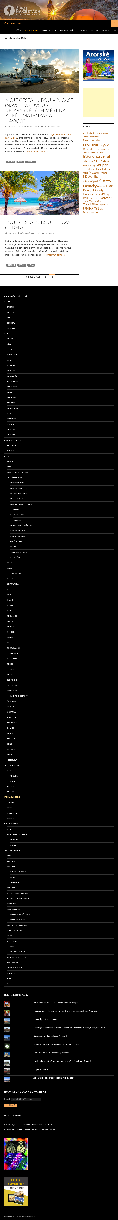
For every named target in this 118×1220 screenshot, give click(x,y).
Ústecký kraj (16, 557)
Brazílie (10, 733)
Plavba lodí (101, 186)
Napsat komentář (52, 127)
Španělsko (12, 691)
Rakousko (12, 659)
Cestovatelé (91, 140)
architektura (91, 133)
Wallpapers (12, 962)
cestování (91, 145)
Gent (101, 153)
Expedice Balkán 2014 (20, 914)
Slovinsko (12, 685)
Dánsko (10, 579)
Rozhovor (105, 198)
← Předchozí (33, 277)
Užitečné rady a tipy (16, 957)
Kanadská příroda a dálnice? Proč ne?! (50, 1036)
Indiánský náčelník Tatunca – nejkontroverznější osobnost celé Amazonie (65, 1011)
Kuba (20, 162)
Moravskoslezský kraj (21, 525)
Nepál (9, 413)
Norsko (11, 637)
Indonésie (11, 365)
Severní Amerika (11, 765)
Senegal (11, 323)
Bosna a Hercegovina (17, 472)
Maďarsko (12, 616)
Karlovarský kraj (18, 493)
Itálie (9, 589)
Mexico (10, 792)
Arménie (11, 339)
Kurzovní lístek (49, 30)
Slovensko (12, 680)
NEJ (95, 176)
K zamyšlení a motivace (18, 898)
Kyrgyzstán (12, 387)
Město (87, 176)
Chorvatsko (13, 584)
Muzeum (94, 172)
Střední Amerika (12, 797)
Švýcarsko (12, 701)
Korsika (11, 605)
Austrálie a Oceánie (13, 440)
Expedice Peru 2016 (18, 920)
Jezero (90, 161)
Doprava (11, 866)
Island (10, 600)
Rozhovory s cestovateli (19, 925)
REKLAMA (94, 30)
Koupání (102, 165)
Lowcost (11, 904)
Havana (11, 162)
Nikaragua (12, 813)
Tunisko (11, 328)
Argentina (12, 723)
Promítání (88, 194)
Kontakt (106, 30)
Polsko (10, 643)
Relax (86, 198)
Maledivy (11, 397)
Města (104, 173)
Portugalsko (13, 648)
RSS (114, 30)
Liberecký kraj (17, 515)
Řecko (10, 664)
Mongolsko (13, 408)
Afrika (7, 301)
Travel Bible (90, 204)
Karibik (22, 265)
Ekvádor (11, 738)
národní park (91, 181)
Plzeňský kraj (16, 541)
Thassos (14, 669)
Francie (10, 568)
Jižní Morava (102, 160)
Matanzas (31, 162)
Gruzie (10, 349)
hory (99, 156)
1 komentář (50, 233)
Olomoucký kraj (18, 531)
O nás (82, 30)
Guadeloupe (16, 573)
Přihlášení (17, 30)
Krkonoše (17, 509)
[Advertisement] (98, 102)
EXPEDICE (11, 888)
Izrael (10, 829)
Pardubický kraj (17, 536)
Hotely (13, 946)
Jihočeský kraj (17, 483)
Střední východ (11, 824)
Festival (94, 152)
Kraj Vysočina (16, 499)
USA (9, 770)
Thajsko (11, 429)
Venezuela (12, 760)
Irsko (9, 595)
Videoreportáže (14, 968)
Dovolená (86, 152)
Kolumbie (11, 749)
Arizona (14, 776)
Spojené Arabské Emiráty (19, 834)
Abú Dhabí (14, 840)
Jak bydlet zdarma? (19, 952)
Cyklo (105, 145)
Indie (85, 161)
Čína (9, 344)
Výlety (10, 978)
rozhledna (94, 198)
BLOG (9, 856)
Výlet (102, 209)
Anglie (10, 461)
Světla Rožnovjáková (29, 127)
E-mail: (7, 1099)
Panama (10, 818)
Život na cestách (13, 23)
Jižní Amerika (10, 717)
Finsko (10, 563)
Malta (10, 621)
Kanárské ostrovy (89, 166)
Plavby (13, 877)
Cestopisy (11, 861)
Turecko (11, 707)
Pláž (109, 186)
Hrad (106, 156)
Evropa (7, 456)
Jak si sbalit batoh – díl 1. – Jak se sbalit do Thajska (55, 1003)
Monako (11, 627)
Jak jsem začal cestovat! (18, 893)
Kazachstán (12, 381)
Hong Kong (12, 355)
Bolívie (10, 728)
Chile (9, 744)
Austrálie (11, 445)
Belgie (10, 467)
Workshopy (12, 984)
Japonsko (11, 371)
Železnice (14, 882)
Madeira (14, 653)
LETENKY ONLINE (31, 30)
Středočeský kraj (18, 552)
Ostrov (105, 181)
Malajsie (11, 403)
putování (98, 195)
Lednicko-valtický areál (101, 169)
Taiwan (10, 424)
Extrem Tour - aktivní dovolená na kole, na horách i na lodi (30, 1130)
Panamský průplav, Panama (45, 1019)
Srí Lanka (11, 419)
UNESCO (91, 209)
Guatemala (12, 802)
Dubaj (13, 845)
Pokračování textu (37, 152)
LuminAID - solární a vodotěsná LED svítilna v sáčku (56, 1045)
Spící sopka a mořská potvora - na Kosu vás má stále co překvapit (62, 1061)
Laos (9, 392)
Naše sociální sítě (67, 30)
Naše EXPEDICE (13, 909)
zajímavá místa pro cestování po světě (35, 1125)
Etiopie (10, 307)
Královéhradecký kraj (21, 504)
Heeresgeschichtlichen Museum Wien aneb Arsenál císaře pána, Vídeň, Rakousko (69, 1028)
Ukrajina (11, 712)
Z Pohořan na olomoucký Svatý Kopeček (51, 1053)
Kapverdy (11, 312)
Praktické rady (93, 190)
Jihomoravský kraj (19, 488)
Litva (9, 611)
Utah (12, 781)
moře (85, 173)
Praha (13, 547)
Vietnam (11, 435)
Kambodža (12, 376)
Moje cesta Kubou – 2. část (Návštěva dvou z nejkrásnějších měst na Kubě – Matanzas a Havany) (39, 110)
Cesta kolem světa (91, 137)
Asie (6, 333)
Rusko (10, 675)
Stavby (86, 201)
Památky (90, 186)
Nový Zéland (13, 451)
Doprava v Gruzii (40, 1070)
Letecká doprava (18, 872)
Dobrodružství (91, 149)
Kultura (86, 169)
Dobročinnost (105, 149)
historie (11, 265)
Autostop (104, 134)
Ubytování (103, 205)
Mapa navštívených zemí (15, 296)
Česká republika (14, 477)
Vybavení (11, 973)
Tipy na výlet (95, 201)
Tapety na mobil (14, 930)
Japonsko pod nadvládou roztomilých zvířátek (53, 1078)
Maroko (11, 317)
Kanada (10, 786)
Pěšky (106, 194)
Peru (9, 754)
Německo (11, 632)
